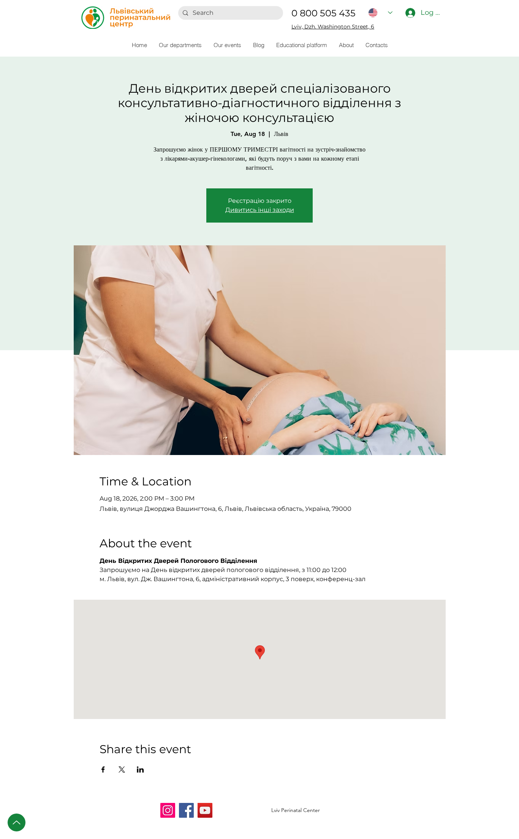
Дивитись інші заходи (259, 209)
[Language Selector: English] (380, 12)
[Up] (16, 822)
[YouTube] (205, 810)
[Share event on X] (121, 769)
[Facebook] (186, 810)
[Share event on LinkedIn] (140, 769)
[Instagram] (167, 810)
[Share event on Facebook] (103, 769)
